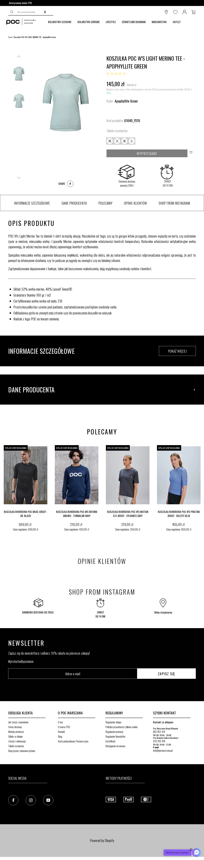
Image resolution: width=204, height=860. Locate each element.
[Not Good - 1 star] (107, 74)
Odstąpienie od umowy (115, 746)
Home (10, 37)
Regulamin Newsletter (115, 736)
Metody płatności (16, 732)
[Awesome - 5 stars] (124, 74)
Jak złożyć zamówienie (18, 722)
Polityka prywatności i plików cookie (121, 727)
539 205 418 (159, 741)
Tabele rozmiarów (16, 746)
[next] (201, 489)
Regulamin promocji (114, 732)
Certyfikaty (110, 741)
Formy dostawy (15, 727)
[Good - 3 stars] (116, 74)
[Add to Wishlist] (192, 153)
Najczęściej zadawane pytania (21, 751)
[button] (45, 12)
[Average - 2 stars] (112, 74)
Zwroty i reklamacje (17, 741)
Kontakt (61, 732)
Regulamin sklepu (113, 722)
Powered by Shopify (102, 840)
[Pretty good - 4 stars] (120, 74)
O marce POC (64, 727)
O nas (60, 722)
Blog (60, 736)
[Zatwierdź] (12, 12)
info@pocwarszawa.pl (163, 750)
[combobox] (34, 12)
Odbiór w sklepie (15, 736)
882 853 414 (159, 732)
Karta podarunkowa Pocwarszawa (73, 741)
